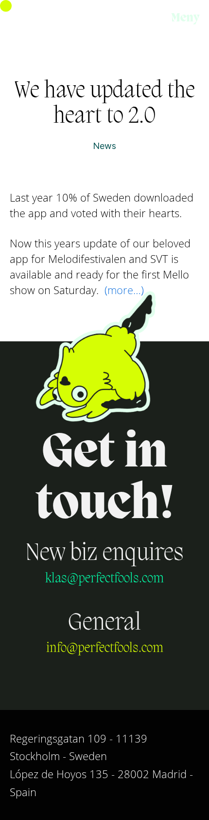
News (104, 146)
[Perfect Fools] (57, 19)
